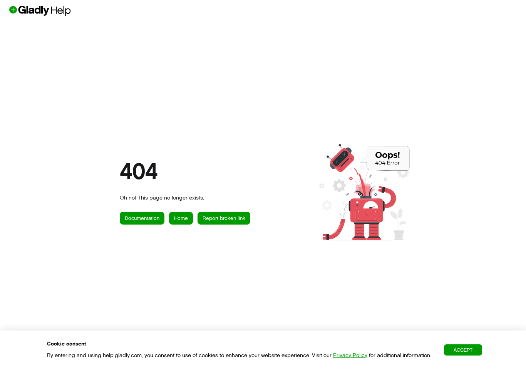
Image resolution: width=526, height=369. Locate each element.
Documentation (142, 218)
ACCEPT (463, 350)
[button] (508, 349)
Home (181, 218)
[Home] (52, 14)
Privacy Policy (350, 355)
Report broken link (224, 218)
